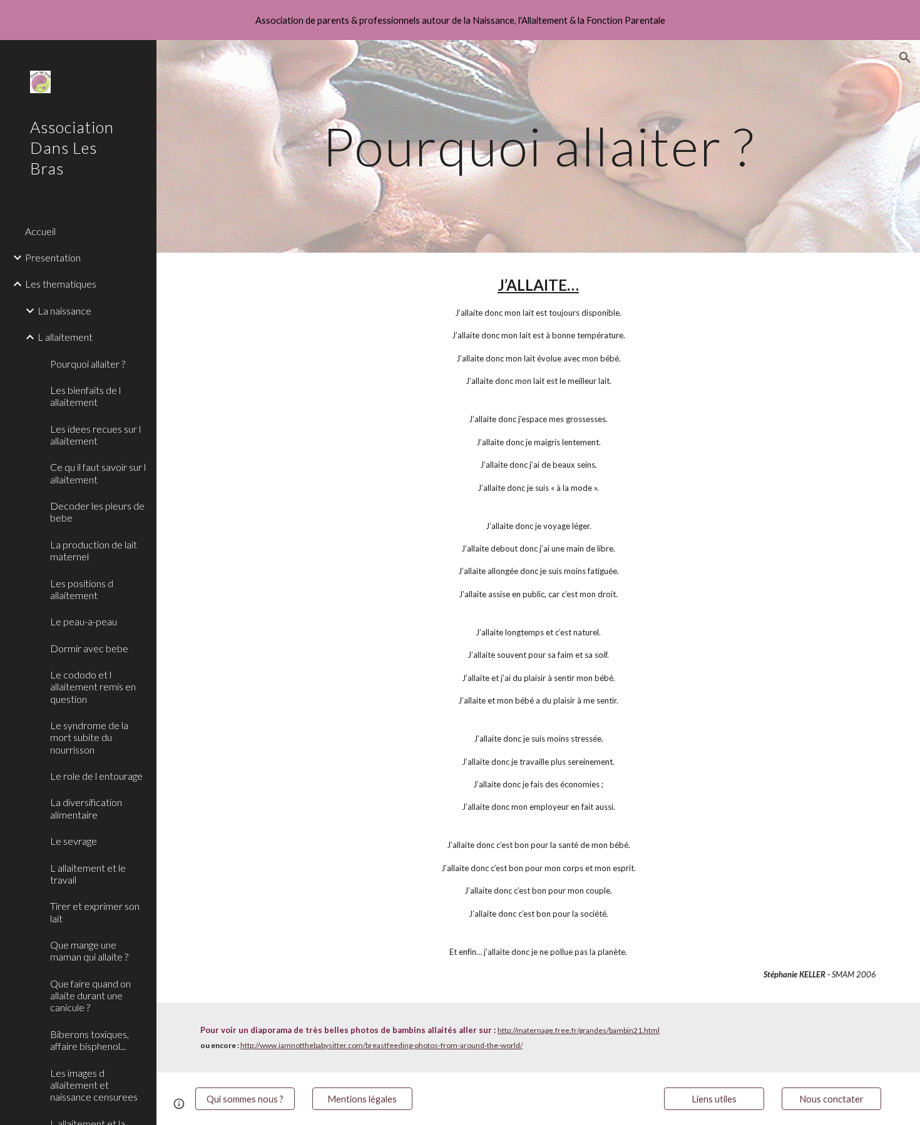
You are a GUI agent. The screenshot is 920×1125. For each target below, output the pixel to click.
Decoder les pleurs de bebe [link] (97, 511)
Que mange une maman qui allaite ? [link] (89, 950)
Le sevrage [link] (73, 841)
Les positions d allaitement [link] (81, 589)
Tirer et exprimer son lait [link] (95, 912)
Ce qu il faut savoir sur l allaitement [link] (98, 473)
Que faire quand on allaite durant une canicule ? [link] (90, 995)
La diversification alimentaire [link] (86, 808)
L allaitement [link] (65, 337)
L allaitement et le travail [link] (88, 873)
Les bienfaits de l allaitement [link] (85, 396)
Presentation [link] (53, 257)
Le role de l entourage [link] (96, 776)
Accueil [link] (40, 231)
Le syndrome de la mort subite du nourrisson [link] (89, 737)
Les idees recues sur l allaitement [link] (95, 434)
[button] (905, 58)
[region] (460, 20)
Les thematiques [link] (60, 284)
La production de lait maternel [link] (93, 550)
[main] (538, 146)
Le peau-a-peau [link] (83, 621)
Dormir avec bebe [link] (89, 648)
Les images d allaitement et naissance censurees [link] (94, 1085)
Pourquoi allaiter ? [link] (87, 364)
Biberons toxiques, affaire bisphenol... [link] (89, 1040)
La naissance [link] (64, 310)
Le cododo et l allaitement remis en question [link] (93, 686)
